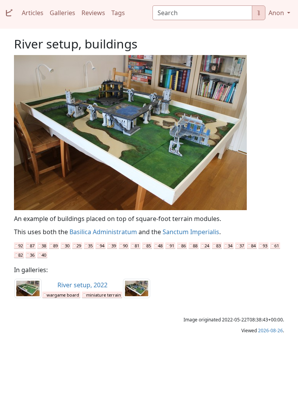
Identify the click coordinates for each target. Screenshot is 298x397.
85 (148, 246)
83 (218, 246)
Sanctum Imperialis (191, 232)
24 (206, 246)
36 (32, 255)
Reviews (93, 13)
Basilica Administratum (103, 232)
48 (160, 246)
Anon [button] (277, 13)
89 (55, 246)
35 (90, 246)
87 (32, 246)
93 (265, 246)
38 (44, 246)
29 (78, 246)
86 (183, 246)
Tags (118, 13)
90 (125, 246)
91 (172, 246)
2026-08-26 (270, 330)
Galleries (62, 13)
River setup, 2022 (82, 285)
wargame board (63, 295)
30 (67, 246)
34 (230, 246)
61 (276, 246)
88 (195, 246)
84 (253, 246)
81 (137, 246)
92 (20, 246)
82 (20, 255)
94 (102, 246)
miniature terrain (103, 295)
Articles (32, 13)
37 (241, 246)
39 (113, 246)
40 (44, 255)
